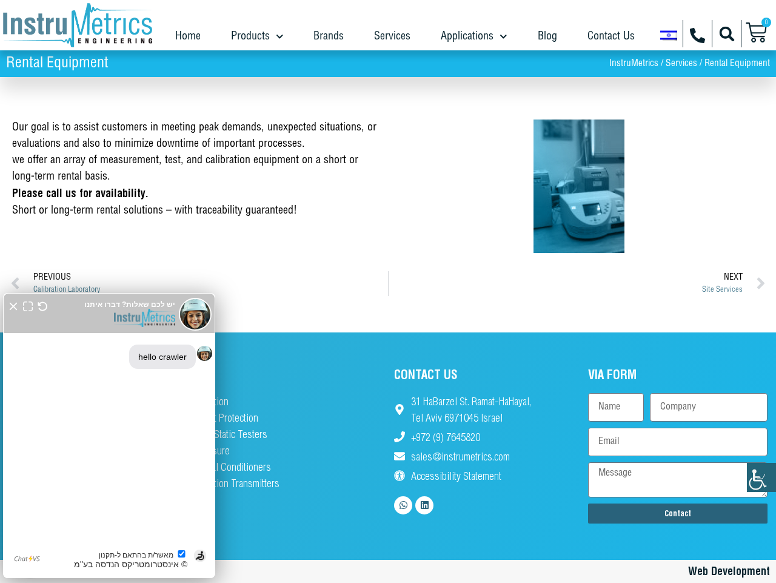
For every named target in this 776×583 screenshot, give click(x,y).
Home (188, 36)
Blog (547, 36)
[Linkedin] (424, 505)
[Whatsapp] (403, 505)
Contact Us (611, 36)
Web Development (729, 571)
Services (392, 36)
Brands (328, 36)
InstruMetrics (633, 63)
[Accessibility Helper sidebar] (761, 477)
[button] (726, 33)
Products (250, 36)
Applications (467, 36)
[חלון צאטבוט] (109, 435)
